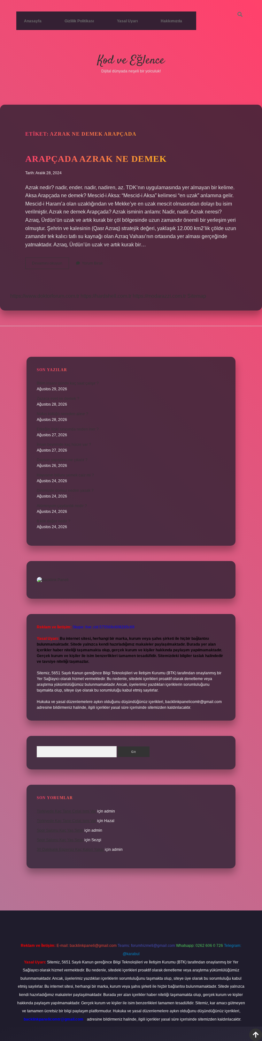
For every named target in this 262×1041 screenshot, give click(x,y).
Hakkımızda (171, 21)
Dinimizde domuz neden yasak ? (65, 490)
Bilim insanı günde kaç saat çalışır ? (68, 383)
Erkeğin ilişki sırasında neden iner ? (68, 429)
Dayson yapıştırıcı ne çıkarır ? (62, 460)
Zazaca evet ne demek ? (58, 398)
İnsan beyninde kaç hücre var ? (64, 444)
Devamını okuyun (50, 265)
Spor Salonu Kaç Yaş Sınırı (60, 830)
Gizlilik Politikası (79, 21)
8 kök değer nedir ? (53, 521)
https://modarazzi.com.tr (159, 296)
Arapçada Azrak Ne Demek (96, 159)
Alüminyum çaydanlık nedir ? (62, 506)
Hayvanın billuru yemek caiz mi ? (65, 475)
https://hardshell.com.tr (106, 296)
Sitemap (196, 296)
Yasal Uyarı (127, 21)
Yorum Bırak (92, 263)
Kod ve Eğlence (131, 60)
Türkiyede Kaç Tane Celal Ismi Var (66, 811)
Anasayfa (33, 21)
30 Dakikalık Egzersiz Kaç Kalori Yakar (70, 849)
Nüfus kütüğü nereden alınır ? (62, 414)
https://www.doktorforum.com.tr (44, 296)
